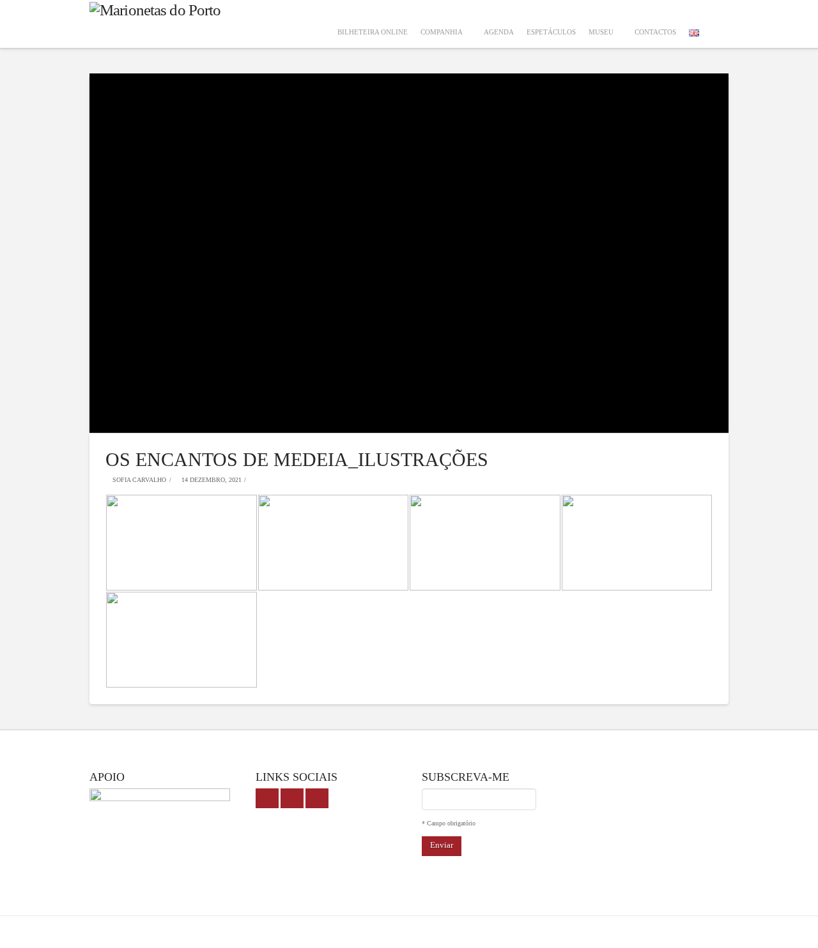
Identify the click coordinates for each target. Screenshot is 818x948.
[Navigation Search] (717, 24)
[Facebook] (267, 798)
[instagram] (316, 798)
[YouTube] (292, 798)
